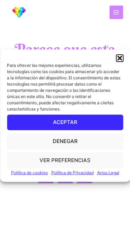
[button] (119, 57)
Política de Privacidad (72, 172)
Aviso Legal (108, 172)
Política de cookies (29, 172)
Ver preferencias (65, 160)
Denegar (65, 141)
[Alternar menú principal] (116, 12)
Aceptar (65, 122)
